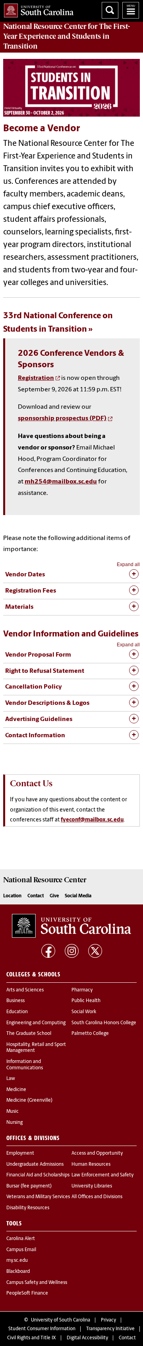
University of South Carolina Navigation (130, 10)
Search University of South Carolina (110, 10)
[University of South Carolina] (71, 926)
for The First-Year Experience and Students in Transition (66, 36)
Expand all (128, 564)
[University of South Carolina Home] (36, 9)
